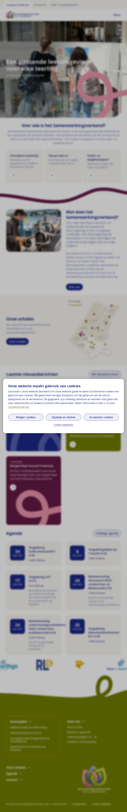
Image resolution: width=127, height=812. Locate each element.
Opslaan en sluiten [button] (63, 417)
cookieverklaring (18, 407)
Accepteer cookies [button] (101, 417)
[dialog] (63, 406)
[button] (63, 424)
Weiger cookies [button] (26, 417)
